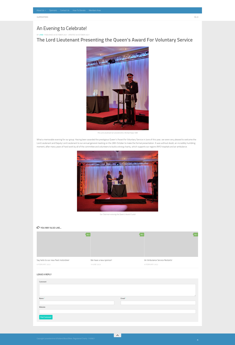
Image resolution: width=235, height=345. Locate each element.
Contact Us (64, 10)
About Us (40, 10)
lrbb (41, 35)
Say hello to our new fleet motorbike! (53, 260)
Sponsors (53, 10)
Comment (42, 282)
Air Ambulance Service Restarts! (158, 260)
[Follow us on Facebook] (197, 340)
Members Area (95, 10)
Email (123, 298)
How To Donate (79, 10)
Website (42, 307)
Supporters (42, 17)
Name (42, 298)
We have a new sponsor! (101, 260)
